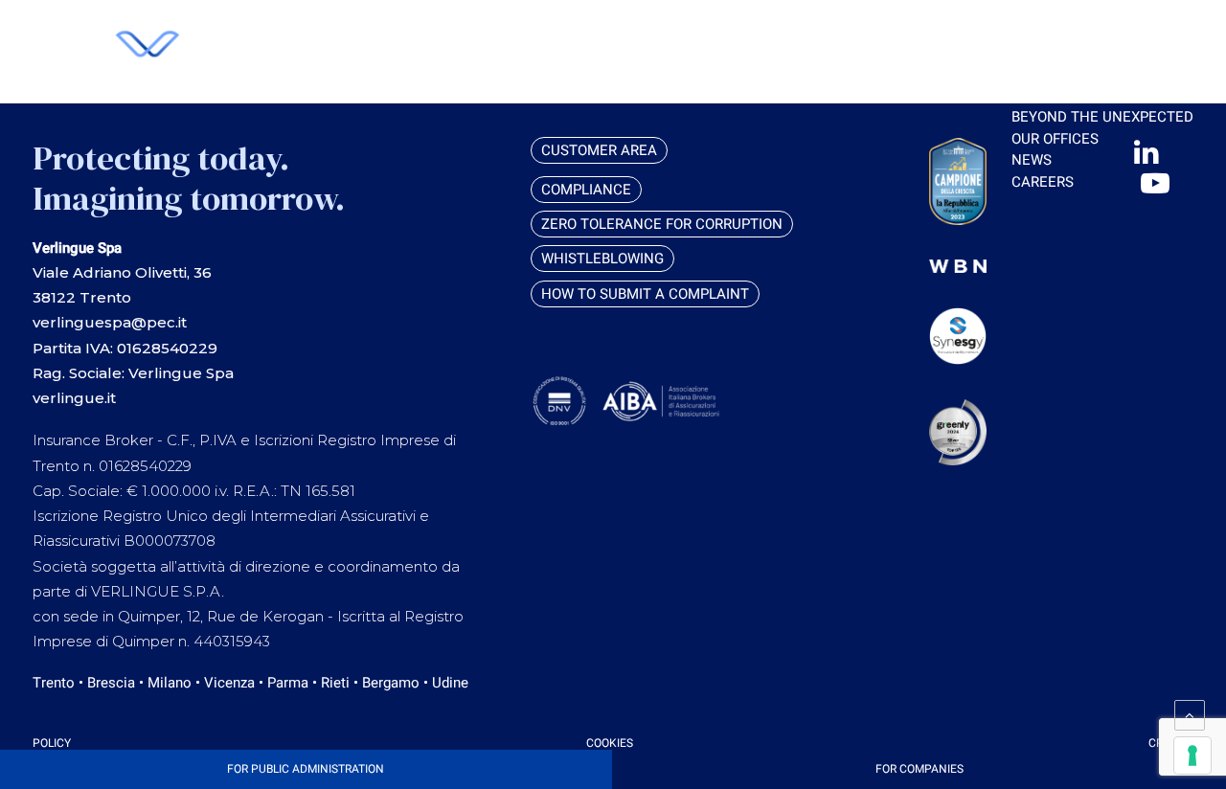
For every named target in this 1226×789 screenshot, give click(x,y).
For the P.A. (1053, 95)
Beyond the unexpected (1102, 116)
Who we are (1055, 30)
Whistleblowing (602, 258)
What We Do (1055, 52)
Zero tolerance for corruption (662, 224)
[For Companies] (919, 769)
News (1031, 159)
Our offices (1055, 138)
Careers (1042, 181)
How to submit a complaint (645, 293)
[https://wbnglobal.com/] (958, 266)
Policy (52, 743)
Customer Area (936, 31)
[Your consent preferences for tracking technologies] (1192, 755)
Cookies (609, 743)
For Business (1059, 73)
